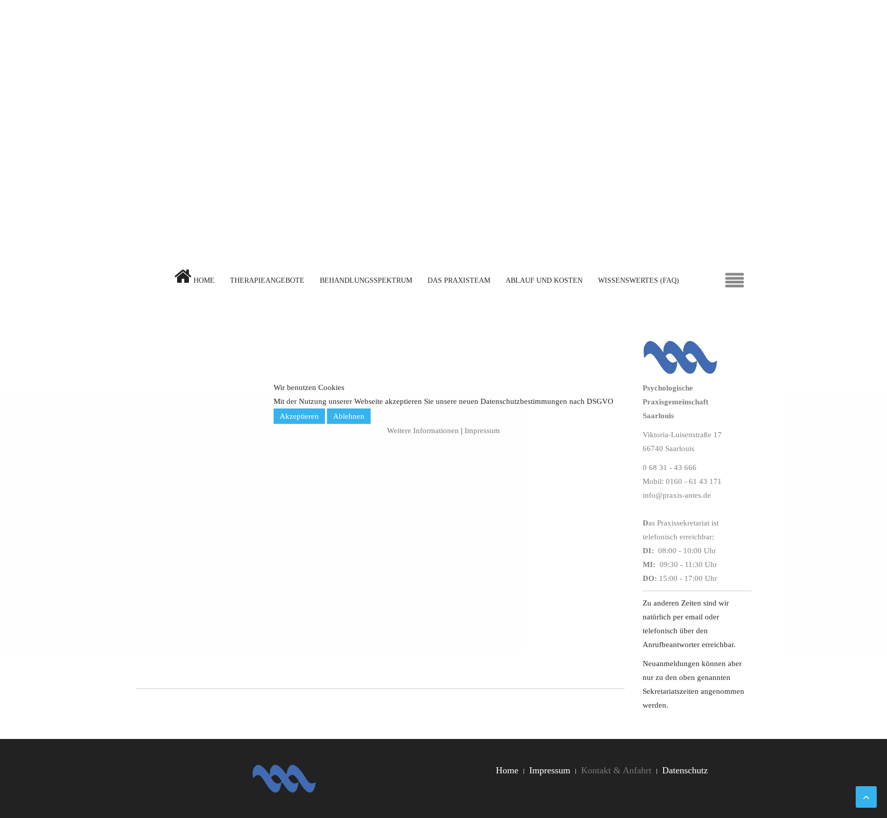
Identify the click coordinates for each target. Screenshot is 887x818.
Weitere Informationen (423, 430)
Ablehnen (348, 416)
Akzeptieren (299, 416)
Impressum (482, 430)
